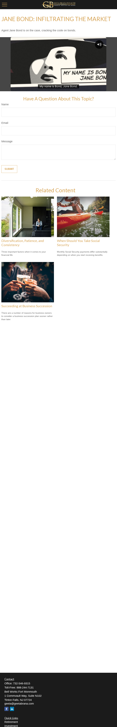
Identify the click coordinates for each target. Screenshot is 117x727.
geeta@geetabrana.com (19, 703)
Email (4, 122)
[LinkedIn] (12, 709)
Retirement (11, 721)
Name (5, 104)
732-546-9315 (21, 683)
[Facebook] (6, 709)
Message (6, 141)
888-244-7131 (25, 687)
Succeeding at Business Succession (26, 306)
